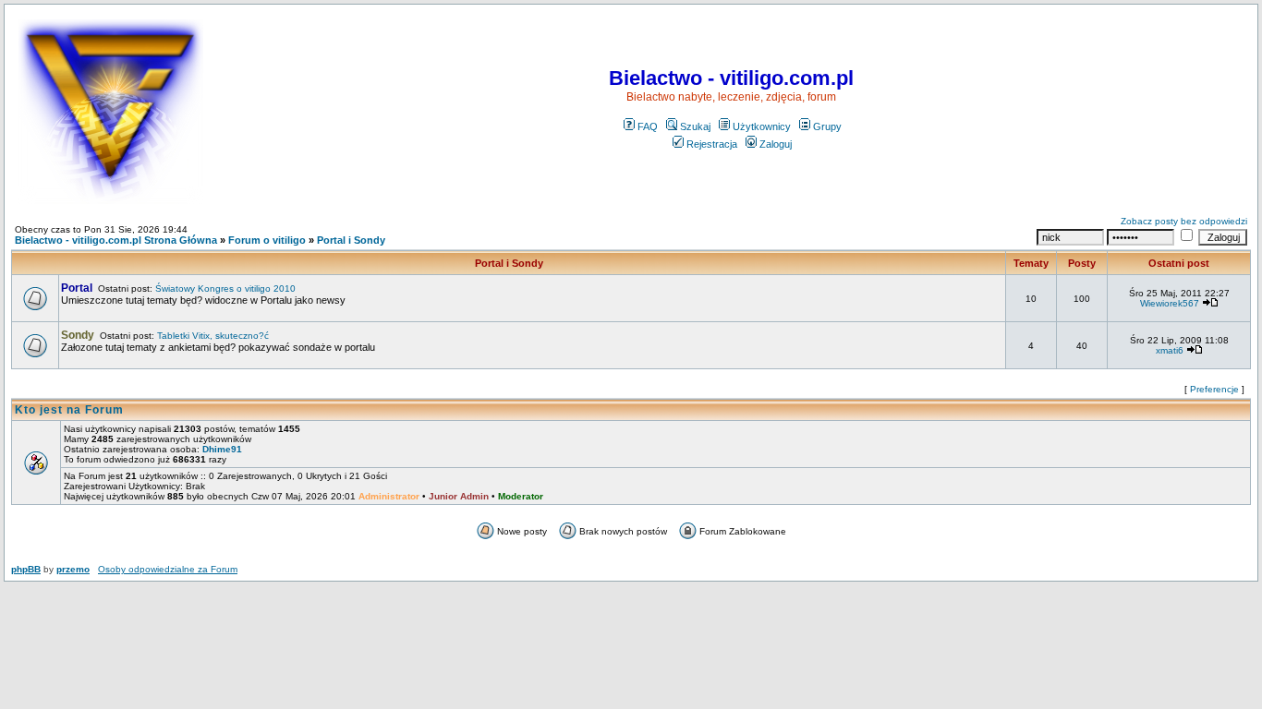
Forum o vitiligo (267, 240)
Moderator (520, 496)
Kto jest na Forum (69, 409)
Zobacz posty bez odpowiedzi (1184, 221)
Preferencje (1214, 389)
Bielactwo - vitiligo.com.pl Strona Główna (116, 240)
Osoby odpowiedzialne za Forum (167, 569)
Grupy (827, 126)
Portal (76, 288)
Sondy (77, 335)
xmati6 (1169, 350)
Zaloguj (775, 144)
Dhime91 (222, 449)
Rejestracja (711, 144)
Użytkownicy (762, 126)
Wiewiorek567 (1169, 303)
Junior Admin (459, 496)
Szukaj (695, 126)
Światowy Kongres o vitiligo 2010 (225, 288)
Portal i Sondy (351, 240)
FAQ (647, 126)
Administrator (388, 496)
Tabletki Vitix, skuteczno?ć (213, 335)
